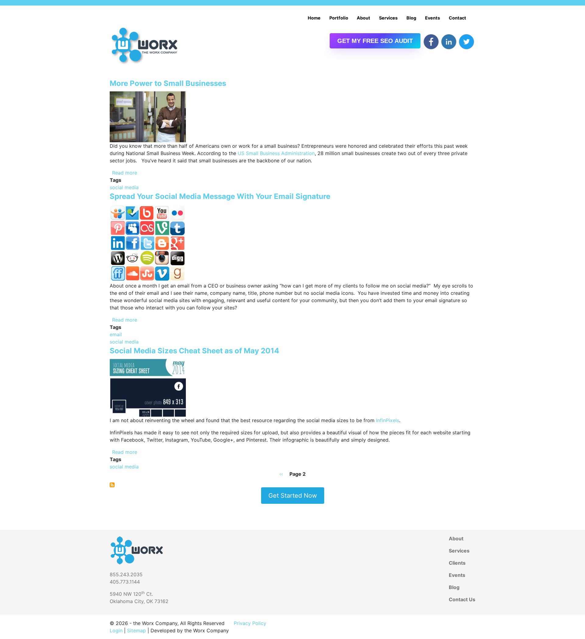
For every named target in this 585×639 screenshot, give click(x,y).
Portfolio (338, 17)
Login (116, 630)
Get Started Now (292, 495)
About (363, 17)
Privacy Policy (250, 623)
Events (432, 17)
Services (388, 17)
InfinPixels (387, 420)
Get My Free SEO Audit (375, 40)
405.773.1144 (125, 582)
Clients (457, 563)
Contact (457, 17)
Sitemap (136, 630)
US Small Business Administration (276, 153)
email (116, 334)
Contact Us (462, 599)
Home (314, 17)
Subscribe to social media (112, 484)
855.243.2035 (126, 574)
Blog (411, 17)
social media (124, 187)
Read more (124, 173)
